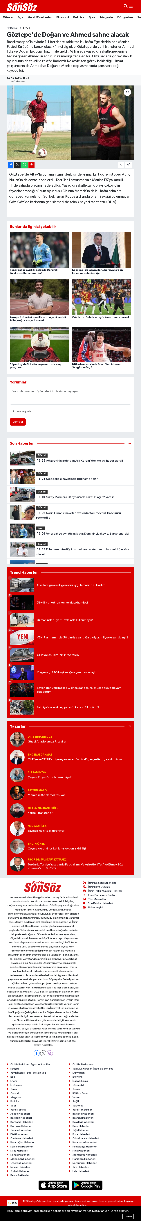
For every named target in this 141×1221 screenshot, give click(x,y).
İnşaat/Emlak (80, 1081)
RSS (14, 1203)
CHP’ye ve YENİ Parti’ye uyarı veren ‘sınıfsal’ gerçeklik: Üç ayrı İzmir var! (76, 759)
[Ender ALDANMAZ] (17, 757)
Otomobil (78, 1085)
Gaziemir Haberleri (21, 1138)
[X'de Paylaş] (17, 165)
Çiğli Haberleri (81, 1130)
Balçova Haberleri (83, 1113)
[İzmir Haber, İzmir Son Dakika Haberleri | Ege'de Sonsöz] (22, 6)
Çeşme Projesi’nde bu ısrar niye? (50, 777)
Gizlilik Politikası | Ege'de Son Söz (30, 1064)
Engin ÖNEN (36, 843)
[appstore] (54, 1185)
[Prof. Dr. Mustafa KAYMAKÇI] (17, 864)
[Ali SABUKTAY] (17, 774)
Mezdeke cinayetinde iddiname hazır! (67, 479)
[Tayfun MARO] (17, 792)
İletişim (14, 1068)
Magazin (106, 17)
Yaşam (76, 1097)
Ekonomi (62, 17)
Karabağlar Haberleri (22, 1142)
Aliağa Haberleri (20, 1113)
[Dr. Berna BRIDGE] (17, 739)
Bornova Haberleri (21, 1126)
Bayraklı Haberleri (83, 1117)
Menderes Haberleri (85, 1154)
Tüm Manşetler (97, 899)
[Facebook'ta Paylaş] (10, 165)
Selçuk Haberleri (20, 1167)
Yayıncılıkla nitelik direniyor (46, 830)
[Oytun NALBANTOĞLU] (17, 810)
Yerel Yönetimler (40, 17)
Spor (92, 17)
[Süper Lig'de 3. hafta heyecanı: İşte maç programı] (39, 344)
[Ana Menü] (131, 6)
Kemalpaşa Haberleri (85, 1146)
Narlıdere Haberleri (84, 1159)
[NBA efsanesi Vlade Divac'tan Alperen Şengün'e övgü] (101, 344)
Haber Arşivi (95, 907)
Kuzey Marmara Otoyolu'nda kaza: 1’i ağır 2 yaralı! (75, 497)
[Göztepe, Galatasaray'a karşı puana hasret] (101, 297)
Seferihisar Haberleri (85, 1163)
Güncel (8, 17)
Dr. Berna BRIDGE (40, 737)
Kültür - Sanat (81, 1093)
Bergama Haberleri (21, 1122)
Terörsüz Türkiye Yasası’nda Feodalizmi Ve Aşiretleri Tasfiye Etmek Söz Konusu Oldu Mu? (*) (75, 866)
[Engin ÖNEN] (17, 846)
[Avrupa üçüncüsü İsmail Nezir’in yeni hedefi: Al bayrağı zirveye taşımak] (39, 297)
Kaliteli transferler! (40, 813)
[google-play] (87, 1185)
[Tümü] (129, 443)
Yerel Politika (18, 1109)
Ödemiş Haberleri (21, 1163)
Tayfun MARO (37, 790)
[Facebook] (37, 1053)
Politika (78, 17)
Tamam (128, 1216)
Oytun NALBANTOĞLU (43, 808)
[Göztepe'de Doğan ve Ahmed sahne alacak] (70, 122)
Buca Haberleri (81, 1126)
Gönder (17, 421)
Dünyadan (125, 17)
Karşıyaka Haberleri (21, 1146)
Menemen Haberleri (22, 1159)
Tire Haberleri (81, 1167)
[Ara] (126, 6)
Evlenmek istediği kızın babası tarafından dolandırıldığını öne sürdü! (82, 552)
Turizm (76, 1089)
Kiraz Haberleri (19, 1150)
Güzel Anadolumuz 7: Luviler (47, 741)
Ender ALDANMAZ (40, 754)
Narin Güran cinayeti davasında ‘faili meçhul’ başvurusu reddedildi (78, 515)
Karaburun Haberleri (85, 1142)
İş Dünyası (16, 1085)
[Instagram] (50, 1053)
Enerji (13, 1081)
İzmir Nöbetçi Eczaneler (102, 882)
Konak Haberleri (20, 1154)
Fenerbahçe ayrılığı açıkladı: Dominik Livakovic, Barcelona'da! (83, 533)
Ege (20, 17)
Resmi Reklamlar (19, 1175)
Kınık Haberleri (81, 1150)
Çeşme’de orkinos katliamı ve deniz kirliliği (57, 848)
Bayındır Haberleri (21, 1117)
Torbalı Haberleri (20, 1171)
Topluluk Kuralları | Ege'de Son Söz (93, 1068)
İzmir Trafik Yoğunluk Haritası (105, 891)
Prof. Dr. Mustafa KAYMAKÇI (47, 859)
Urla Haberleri (81, 1171)
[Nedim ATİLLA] (17, 828)
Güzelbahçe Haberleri (86, 1138)
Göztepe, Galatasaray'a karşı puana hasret (100, 317)
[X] (43, 1053)
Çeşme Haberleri (20, 1130)
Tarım (13, 1089)
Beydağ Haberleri (83, 1122)
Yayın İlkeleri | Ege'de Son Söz (28, 1072)
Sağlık (76, 1101)
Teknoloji (78, 1105)
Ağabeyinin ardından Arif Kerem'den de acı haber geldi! (80, 460)
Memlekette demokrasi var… (48, 795)
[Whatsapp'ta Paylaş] (24, 165)
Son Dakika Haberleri (100, 903)
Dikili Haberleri (19, 1134)
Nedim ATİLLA (37, 826)
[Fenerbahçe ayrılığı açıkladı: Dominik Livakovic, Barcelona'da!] (39, 249)
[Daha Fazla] (31, 165)
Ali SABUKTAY (37, 772)
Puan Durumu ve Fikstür (102, 895)
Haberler (12, 28)
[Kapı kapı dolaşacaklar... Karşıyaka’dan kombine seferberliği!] (101, 249)
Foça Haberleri (81, 1134)
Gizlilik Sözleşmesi (83, 1064)
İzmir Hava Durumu (99, 887)
